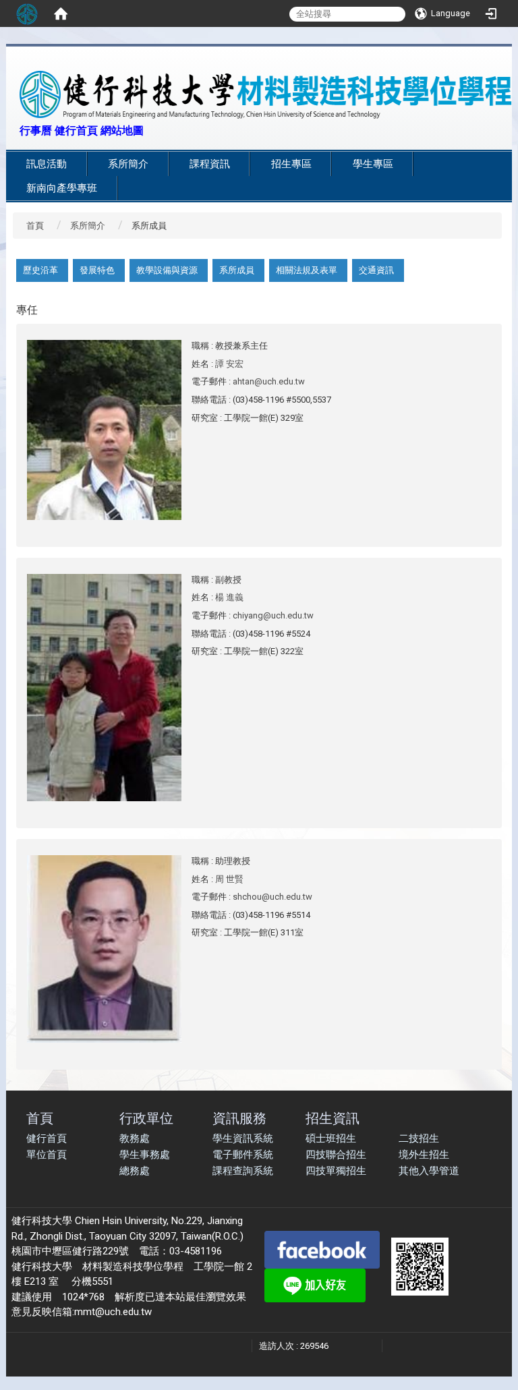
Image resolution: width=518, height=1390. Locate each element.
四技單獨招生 (336, 1171)
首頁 (35, 226)
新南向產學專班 (61, 188)
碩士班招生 (331, 1138)
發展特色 (97, 270)
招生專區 (291, 164)
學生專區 (373, 164)
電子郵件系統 (242, 1155)
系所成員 (236, 270)
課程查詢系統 (242, 1171)
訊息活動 (46, 164)
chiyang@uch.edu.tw (273, 615)
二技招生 (419, 1138)
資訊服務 (239, 1118)
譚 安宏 (229, 364)
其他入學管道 (429, 1171)
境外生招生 (424, 1155)
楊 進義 (229, 597)
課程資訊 (210, 164)
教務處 (134, 1138)
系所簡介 (128, 164)
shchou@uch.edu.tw (272, 897)
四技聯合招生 (336, 1155)
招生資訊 (332, 1118)
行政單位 (146, 1118)
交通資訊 (376, 270)
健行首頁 (46, 1138)
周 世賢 (229, 879)
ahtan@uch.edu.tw (269, 381)
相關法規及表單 (306, 270)
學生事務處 (144, 1155)
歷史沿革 (40, 270)
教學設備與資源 (167, 270)
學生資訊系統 (242, 1138)
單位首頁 (46, 1155)
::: (12, 129)
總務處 (134, 1171)
